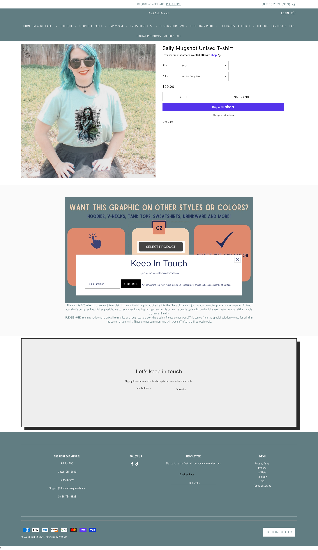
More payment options (223, 115)
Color (165, 76)
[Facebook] (132, 464)
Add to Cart (241, 96)
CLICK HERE (173, 4)
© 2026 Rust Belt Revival (33, 536)
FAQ (262, 481)
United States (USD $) (276, 4)
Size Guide (167, 121)
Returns (262, 468)
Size (164, 65)
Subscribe (181, 389)
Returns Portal (262, 463)
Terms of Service (262, 486)
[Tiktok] (136, 464)
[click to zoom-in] (27, 50)
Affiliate (262, 472)
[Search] (294, 4)
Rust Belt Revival (159, 13)
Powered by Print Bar (57, 536)
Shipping (262, 477)
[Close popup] (237, 259)
